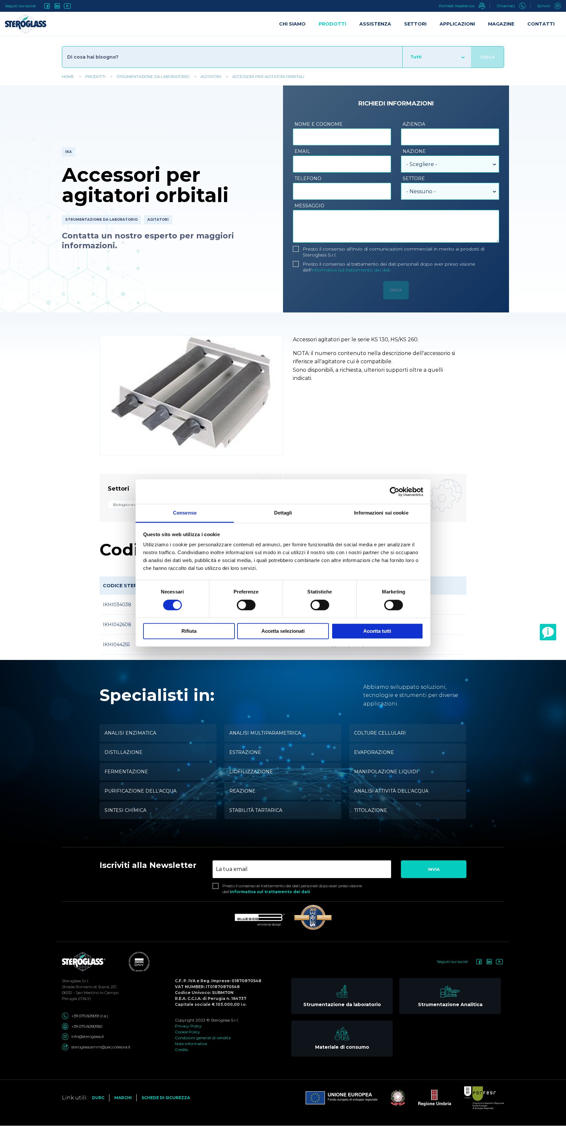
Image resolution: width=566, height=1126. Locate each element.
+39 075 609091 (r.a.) (89, 1015)
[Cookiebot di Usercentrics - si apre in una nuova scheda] (394, 492)
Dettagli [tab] (283, 513)
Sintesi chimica (125, 810)
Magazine (501, 24)
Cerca (487, 57)
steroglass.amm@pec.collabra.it (101, 1046)
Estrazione (245, 752)
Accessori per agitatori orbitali (268, 76)
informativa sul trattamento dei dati (350, 270)
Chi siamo (292, 24)
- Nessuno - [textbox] (421, 191)
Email (302, 151)
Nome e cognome (318, 124)
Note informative (191, 1043)
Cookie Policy (187, 1031)
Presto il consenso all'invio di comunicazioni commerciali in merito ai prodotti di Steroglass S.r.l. (393, 252)
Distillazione (123, 752)
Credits (181, 1049)
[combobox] (437, 57)
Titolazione (370, 810)
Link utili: (74, 1098)
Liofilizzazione (251, 772)
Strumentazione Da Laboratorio (153, 76)
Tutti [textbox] (416, 56)
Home (68, 76)
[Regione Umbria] (428, 1098)
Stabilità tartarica (255, 810)
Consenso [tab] (185, 513)
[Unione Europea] (342, 1097)
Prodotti (95, 76)
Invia (434, 869)
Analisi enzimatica (130, 733)
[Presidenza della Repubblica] (391, 1098)
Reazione (242, 791)
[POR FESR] (477, 1097)
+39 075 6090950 (86, 1026)
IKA (68, 152)
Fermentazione (126, 772)
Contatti (541, 24)
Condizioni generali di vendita (203, 1037)
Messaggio (309, 205)
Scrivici (544, 5)
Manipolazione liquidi (386, 772)
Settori (415, 24)
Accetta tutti (377, 631)
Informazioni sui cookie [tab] (381, 513)
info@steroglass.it (87, 1036)
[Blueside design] (260, 920)
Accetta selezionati (283, 631)
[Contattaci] (548, 632)
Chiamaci (506, 5)
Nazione (414, 151)
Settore (414, 178)
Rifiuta (189, 631)
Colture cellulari (380, 733)
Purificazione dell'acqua (140, 791)
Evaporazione (374, 752)
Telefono (307, 178)
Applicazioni (457, 24)
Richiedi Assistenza (457, 5)
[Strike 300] (312, 917)
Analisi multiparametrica (265, 733)
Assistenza (375, 24)
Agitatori (210, 76)
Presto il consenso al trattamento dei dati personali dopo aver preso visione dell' (389, 267)
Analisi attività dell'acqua (391, 791)
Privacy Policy (188, 1025)
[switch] (246, 605)
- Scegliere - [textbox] (421, 164)
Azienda (414, 124)
